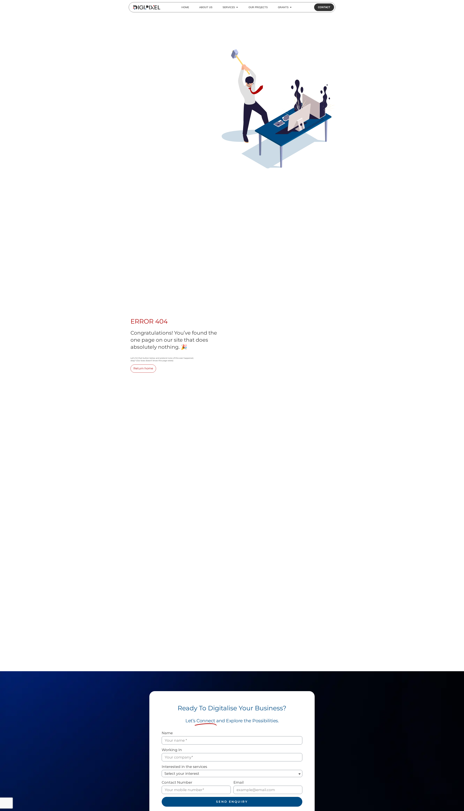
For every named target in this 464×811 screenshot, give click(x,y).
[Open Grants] (290, 7)
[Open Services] (237, 7)
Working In (172, 750)
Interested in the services (184, 766)
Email (238, 782)
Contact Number (177, 782)
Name (167, 733)
